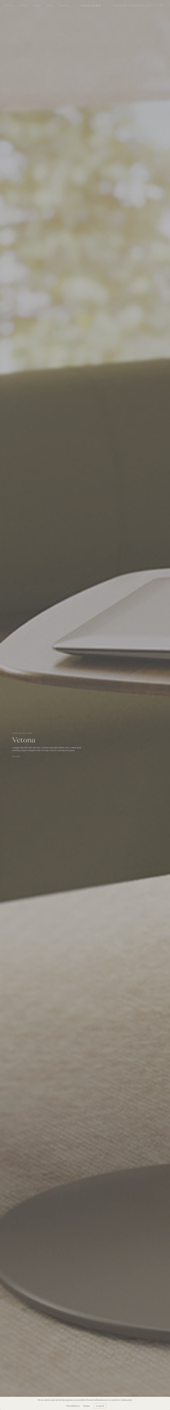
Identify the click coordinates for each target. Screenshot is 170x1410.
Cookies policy (126, 1400)
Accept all (100, 1406)
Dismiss (86, 1406)
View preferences (73, 1406)
